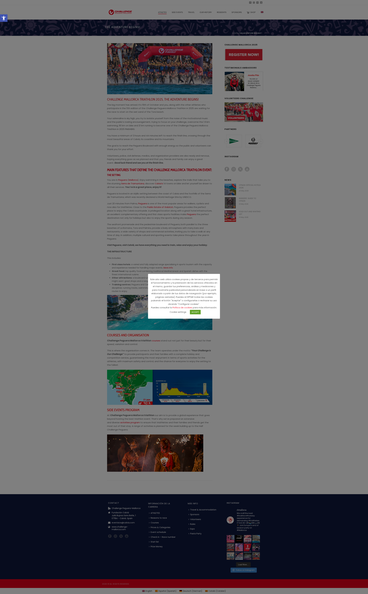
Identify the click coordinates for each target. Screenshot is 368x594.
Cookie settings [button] (178, 311)
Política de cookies (182, 307)
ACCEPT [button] (195, 312)
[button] (3, 18)
